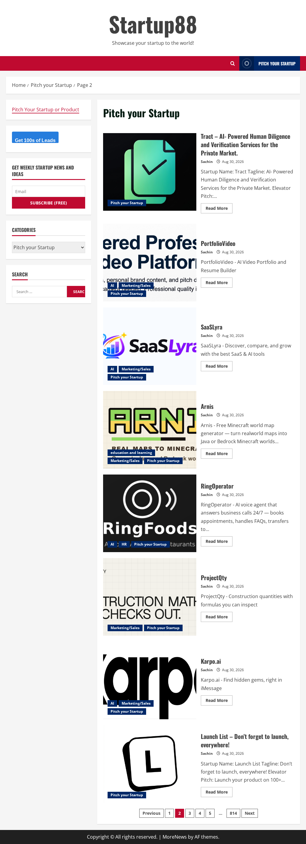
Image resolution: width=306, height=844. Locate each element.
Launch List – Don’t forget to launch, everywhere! (149, 764)
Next (250, 813)
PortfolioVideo (149, 262)
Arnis (149, 430)
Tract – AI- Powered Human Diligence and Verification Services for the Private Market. (149, 172)
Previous (151, 813)
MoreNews (175, 837)
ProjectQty (149, 597)
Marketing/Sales (136, 285)
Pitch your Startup (127, 202)
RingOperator (149, 513)
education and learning (131, 452)
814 (233, 813)
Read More (219, 209)
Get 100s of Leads (35, 140)
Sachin (207, 161)
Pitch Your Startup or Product (45, 109)
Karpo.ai (149, 680)
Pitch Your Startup (277, 63)
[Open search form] (232, 63)
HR (124, 544)
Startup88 (153, 24)
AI (112, 285)
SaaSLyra (149, 346)
